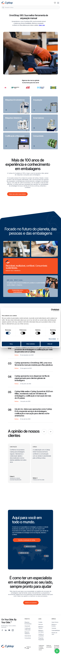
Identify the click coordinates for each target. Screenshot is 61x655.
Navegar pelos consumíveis (13, 270)
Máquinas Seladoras (27, 632)
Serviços (40, 624)
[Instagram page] (13, 630)
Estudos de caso (54, 633)
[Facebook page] (2, 630)
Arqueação (27, 626)
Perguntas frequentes (41, 638)
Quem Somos (55, 622)
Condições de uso (41, 649)
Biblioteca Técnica (40, 627)
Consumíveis (28, 638)
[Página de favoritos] (55, 3)
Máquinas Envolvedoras (28, 623)
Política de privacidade (49, 646)
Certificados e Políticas (41, 646)
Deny (11, 344)
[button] (58, 3)
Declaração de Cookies (56, 646)
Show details (52, 339)
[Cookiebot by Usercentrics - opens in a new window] (52, 310)
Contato (40, 622)
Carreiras (54, 628)
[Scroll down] (31, 70)
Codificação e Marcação (28, 629)
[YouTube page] (9, 630)
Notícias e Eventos (54, 625)
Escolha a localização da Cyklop (26, 540)
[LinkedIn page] (6, 630)
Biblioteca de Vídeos (41, 631)
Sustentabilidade (56, 630)
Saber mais (42, 25)
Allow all (49, 344)
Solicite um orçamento (31, 602)
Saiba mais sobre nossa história (17, 194)
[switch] (23, 333)
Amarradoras (28, 635)
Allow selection (30, 344)
